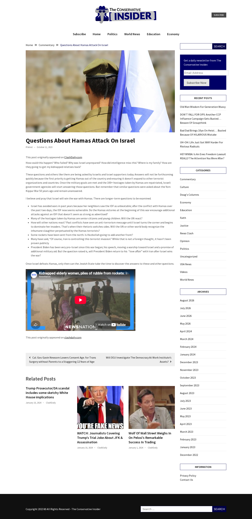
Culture (184, 187)
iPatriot (29, 147)
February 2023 (188, 439)
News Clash (186, 233)
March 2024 (186, 339)
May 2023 (185, 416)
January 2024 (187, 354)
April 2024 (186, 331)
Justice (184, 225)
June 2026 (186, 316)
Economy (173, 34)
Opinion (184, 241)
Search (219, 46)
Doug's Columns (189, 194)
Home (97, 34)
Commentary (188, 179)
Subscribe (219, 15)
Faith (183, 218)
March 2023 (186, 431)
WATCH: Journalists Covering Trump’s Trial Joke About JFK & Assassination (100, 437)
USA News (185, 264)
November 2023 (189, 370)
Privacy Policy (188, 475)
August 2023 (187, 393)
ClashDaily (51, 402)
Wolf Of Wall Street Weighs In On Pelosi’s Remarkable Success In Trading (150, 437)
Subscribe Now (196, 82)
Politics (112, 34)
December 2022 (189, 455)
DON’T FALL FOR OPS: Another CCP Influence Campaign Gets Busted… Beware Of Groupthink (200, 118)
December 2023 (189, 362)
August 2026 (187, 300)
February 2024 (188, 346)
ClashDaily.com (73, 157)
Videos (184, 272)
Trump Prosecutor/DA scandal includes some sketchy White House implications (47, 392)
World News (132, 34)
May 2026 (185, 323)
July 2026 (185, 308)
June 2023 (186, 408)
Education (153, 34)
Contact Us (186, 479)
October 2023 (188, 377)
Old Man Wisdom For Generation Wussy (203, 106)
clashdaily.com (72, 337)
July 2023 (185, 400)
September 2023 (189, 385)
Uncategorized (188, 256)
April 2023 (186, 424)
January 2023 (187, 447)
